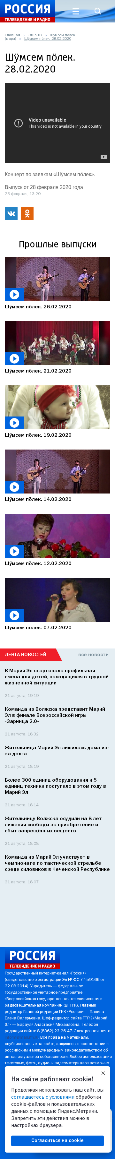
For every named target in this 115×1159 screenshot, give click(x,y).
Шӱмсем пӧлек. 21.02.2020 (38, 371)
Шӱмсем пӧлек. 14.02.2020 (38, 499)
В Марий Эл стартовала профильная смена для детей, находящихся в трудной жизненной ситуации (57, 677)
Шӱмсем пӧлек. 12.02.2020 (38, 564)
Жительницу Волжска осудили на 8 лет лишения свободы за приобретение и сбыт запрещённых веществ (53, 825)
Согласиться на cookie (57, 1141)
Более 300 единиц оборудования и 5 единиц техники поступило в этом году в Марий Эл (55, 786)
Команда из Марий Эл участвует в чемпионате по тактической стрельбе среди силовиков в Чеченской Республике (57, 863)
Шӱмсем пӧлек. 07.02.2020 (38, 628)
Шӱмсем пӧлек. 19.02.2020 (38, 435)
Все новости (93, 655)
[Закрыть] (103, 1073)
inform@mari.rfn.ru (21, 1037)
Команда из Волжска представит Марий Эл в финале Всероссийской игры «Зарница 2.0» (55, 715)
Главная (12, 35)
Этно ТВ (35, 35)
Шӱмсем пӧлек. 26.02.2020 (38, 307)
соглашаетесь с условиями (42, 1097)
